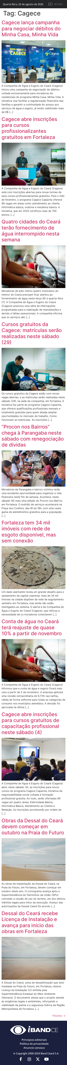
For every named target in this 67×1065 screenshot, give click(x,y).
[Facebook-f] (21, 1059)
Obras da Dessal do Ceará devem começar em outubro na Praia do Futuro (33, 826)
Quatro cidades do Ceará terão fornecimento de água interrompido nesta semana (31, 231)
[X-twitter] (38, 1059)
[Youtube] (46, 1059)
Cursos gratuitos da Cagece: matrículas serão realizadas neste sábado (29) (32, 333)
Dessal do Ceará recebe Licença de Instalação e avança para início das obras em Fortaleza (30, 922)
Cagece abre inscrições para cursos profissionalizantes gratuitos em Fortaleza (29, 128)
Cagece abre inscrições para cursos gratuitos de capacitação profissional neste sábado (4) (30, 723)
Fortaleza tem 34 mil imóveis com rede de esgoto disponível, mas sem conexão (29, 532)
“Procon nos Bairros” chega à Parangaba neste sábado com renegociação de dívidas (33, 436)
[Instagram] (29, 1059)
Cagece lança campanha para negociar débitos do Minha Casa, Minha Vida (31, 28)
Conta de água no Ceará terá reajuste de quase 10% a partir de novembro (32, 627)
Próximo (59, 1015)
